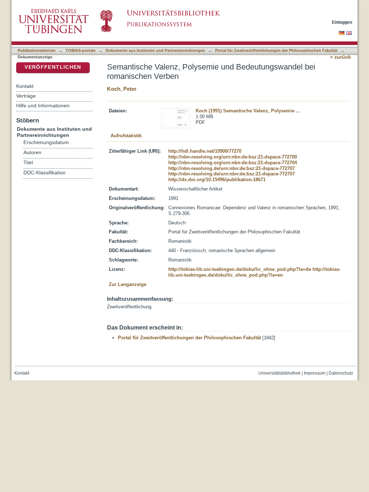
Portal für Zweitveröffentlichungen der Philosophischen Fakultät (276, 50)
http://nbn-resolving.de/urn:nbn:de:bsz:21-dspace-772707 (231, 168)
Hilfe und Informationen (43, 105)
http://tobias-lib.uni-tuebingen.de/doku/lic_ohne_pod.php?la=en (254, 272)
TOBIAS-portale (80, 50)
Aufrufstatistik (126, 135)
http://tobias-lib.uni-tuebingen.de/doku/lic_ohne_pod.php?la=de (239, 269)
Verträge (26, 96)
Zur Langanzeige (127, 284)
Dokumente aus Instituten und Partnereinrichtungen (155, 50)
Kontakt (25, 86)
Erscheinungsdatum (46, 142)
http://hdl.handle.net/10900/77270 (204, 151)
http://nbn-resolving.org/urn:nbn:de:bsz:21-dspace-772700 (232, 157)
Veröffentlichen (53, 67)
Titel (28, 162)
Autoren (32, 152)
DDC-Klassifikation (44, 172)
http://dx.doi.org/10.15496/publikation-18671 (217, 179)
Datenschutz (341, 373)
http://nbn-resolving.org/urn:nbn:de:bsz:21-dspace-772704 (232, 162)
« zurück (340, 57)
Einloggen (342, 22)
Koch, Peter (122, 89)
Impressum (314, 373)
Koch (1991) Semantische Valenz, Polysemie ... (248, 110)
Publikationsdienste (36, 50)
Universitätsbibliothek (279, 373)
